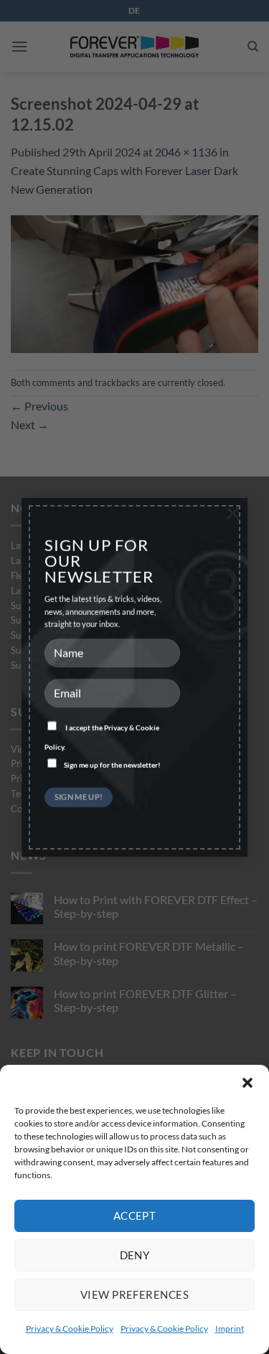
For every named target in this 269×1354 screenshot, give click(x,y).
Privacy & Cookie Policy (69, 1328)
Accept (134, 1215)
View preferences (134, 1294)
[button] (247, 1083)
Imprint (229, 1328)
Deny (135, 1255)
